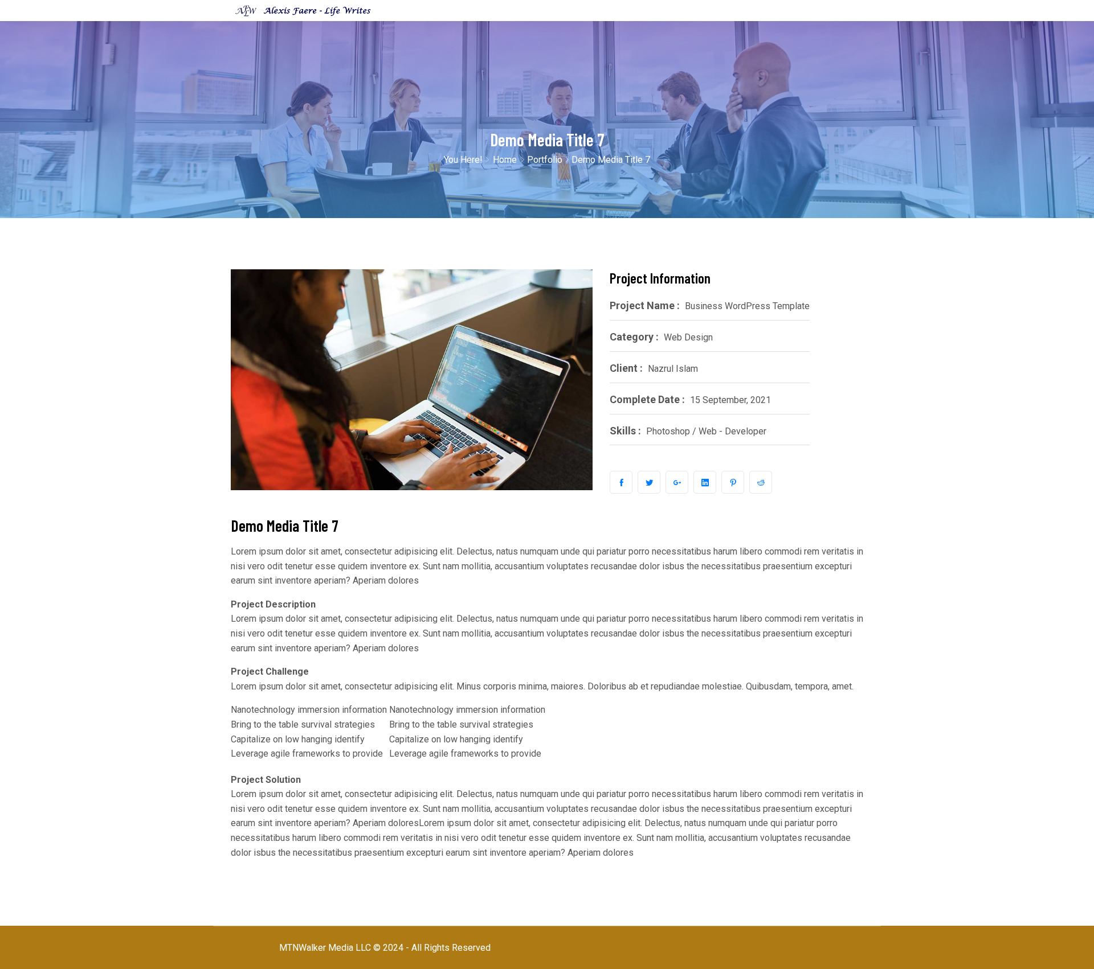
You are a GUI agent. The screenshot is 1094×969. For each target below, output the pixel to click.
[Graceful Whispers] (303, 10)
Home (505, 159)
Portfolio (544, 159)
